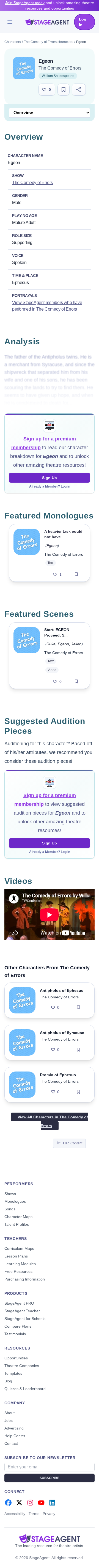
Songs (9, 1209)
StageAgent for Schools (24, 1318)
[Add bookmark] (76, 574)
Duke (51, 644)
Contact (11, 1443)
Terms (34, 1513)
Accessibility (14, 1513)
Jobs (8, 1420)
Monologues (15, 1201)
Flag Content (72, 1143)
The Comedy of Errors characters (48, 42)
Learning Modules (20, 1264)
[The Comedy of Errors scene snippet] (26, 655)
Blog (8, 1381)
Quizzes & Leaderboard (25, 1388)
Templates (13, 1373)
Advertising (14, 1428)
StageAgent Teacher (22, 1311)
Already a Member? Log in (49, 486)
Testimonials (15, 1334)
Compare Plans (17, 1326)
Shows (10, 1193)
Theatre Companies (21, 1365)
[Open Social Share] (79, 90)
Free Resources (18, 1271)
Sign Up (49, 477)
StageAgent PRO (19, 1303)
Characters (12, 42)
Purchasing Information (24, 1279)
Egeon (52, 545)
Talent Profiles (16, 1224)
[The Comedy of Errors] (24, 68)
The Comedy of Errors (59, 68)
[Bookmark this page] (63, 90)
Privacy (49, 1513)
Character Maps (18, 1216)
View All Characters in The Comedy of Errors (53, 1121)
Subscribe (49, 1478)
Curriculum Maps (19, 1248)
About (9, 1413)
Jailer (76, 644)
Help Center (14, 1436)
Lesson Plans (16, 1256)
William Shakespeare (58, 76)
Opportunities (16, 1358)
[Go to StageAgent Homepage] (49, 1538)
